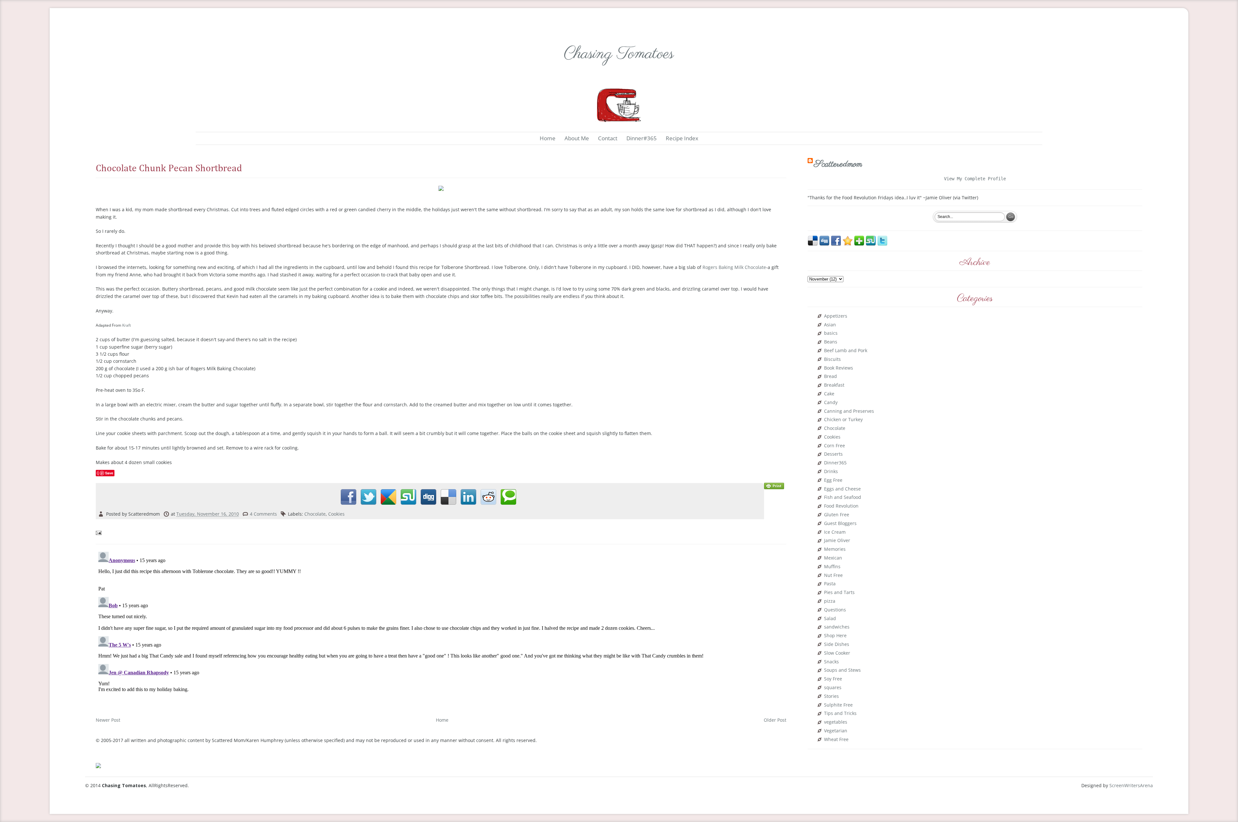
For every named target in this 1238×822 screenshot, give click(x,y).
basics (831, 333)
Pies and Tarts (839, 592)
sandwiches (837, 627)
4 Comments (263, 514)
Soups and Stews (842, 670)
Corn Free (834, 446)
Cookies (336, 514)
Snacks (831, 662)
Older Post (775, 720)
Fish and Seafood (842, 497)
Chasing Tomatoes (619, 54)
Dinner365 (835, 463)
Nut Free (833, 575)
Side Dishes (836, 644)
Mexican (833, 558)
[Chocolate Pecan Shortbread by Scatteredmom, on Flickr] (441, 188)
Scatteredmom (838, 164)
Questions (835, 610)
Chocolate (315, 514)
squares (832, 687)
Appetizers (835, 316)
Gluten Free (836, 515)
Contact (607, 138)
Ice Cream (835, 532)
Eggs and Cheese (842, 489)
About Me (577, 138)
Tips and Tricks (840, 713)
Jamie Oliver (837, 540)
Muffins (832, 566)
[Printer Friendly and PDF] (774, 485)
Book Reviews (838, 368)
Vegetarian (835, 731)
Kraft (126, 325)
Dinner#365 (641, 138)
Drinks (831, 471)
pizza (829, 601)
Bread (830, 376)
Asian (830, 325)
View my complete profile (975, 178)
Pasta (830, 584)
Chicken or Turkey (843, 419)
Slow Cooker (837, 653)
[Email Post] (99, 532)
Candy (831, 402)
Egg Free (833, 480)
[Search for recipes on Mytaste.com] (98, 765)
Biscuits (832, 359)
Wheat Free (836, 739)
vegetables (835, 722)
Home (547, 138)
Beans (830, 342)
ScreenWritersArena (1131, 785)
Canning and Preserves (849, 411)
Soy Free (833, 679)
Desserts (833, 454)
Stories (831, 696)
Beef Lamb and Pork (845, 350)
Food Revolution (841, 506)
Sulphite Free (838, 705)
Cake (829, 394)
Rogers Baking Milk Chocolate (734, 267)
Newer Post (108, 720)
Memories (835, 549)
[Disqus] (441, 629)
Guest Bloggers (840, 523)
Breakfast (834, 385)
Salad (830, 618)
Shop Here (835, 636)
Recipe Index (682, 138)
